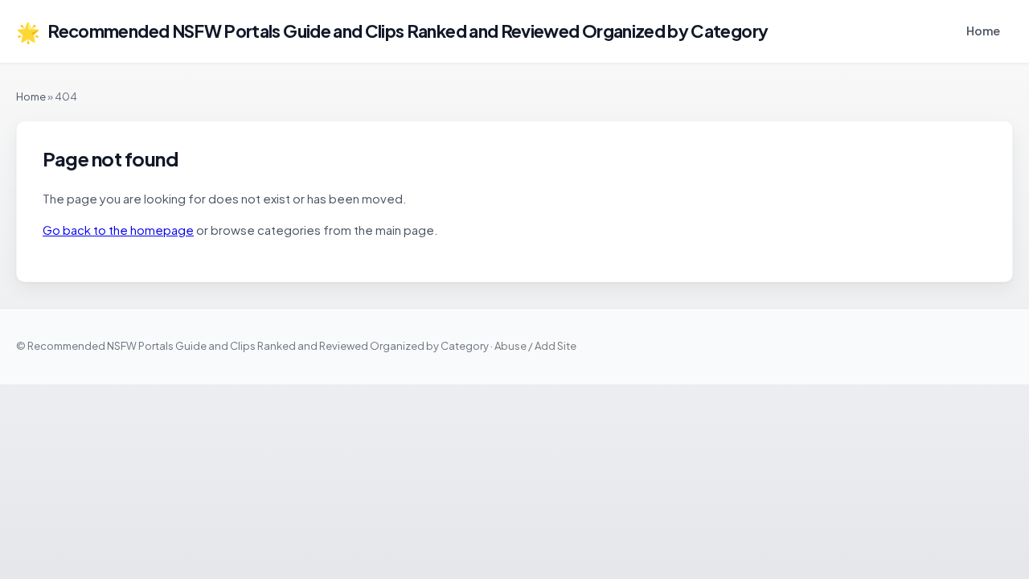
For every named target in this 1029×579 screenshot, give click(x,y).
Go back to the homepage (118, 229)
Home (983, 30)
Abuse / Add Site (535, 345)
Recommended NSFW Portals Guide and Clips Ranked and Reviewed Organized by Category (392, 31)
